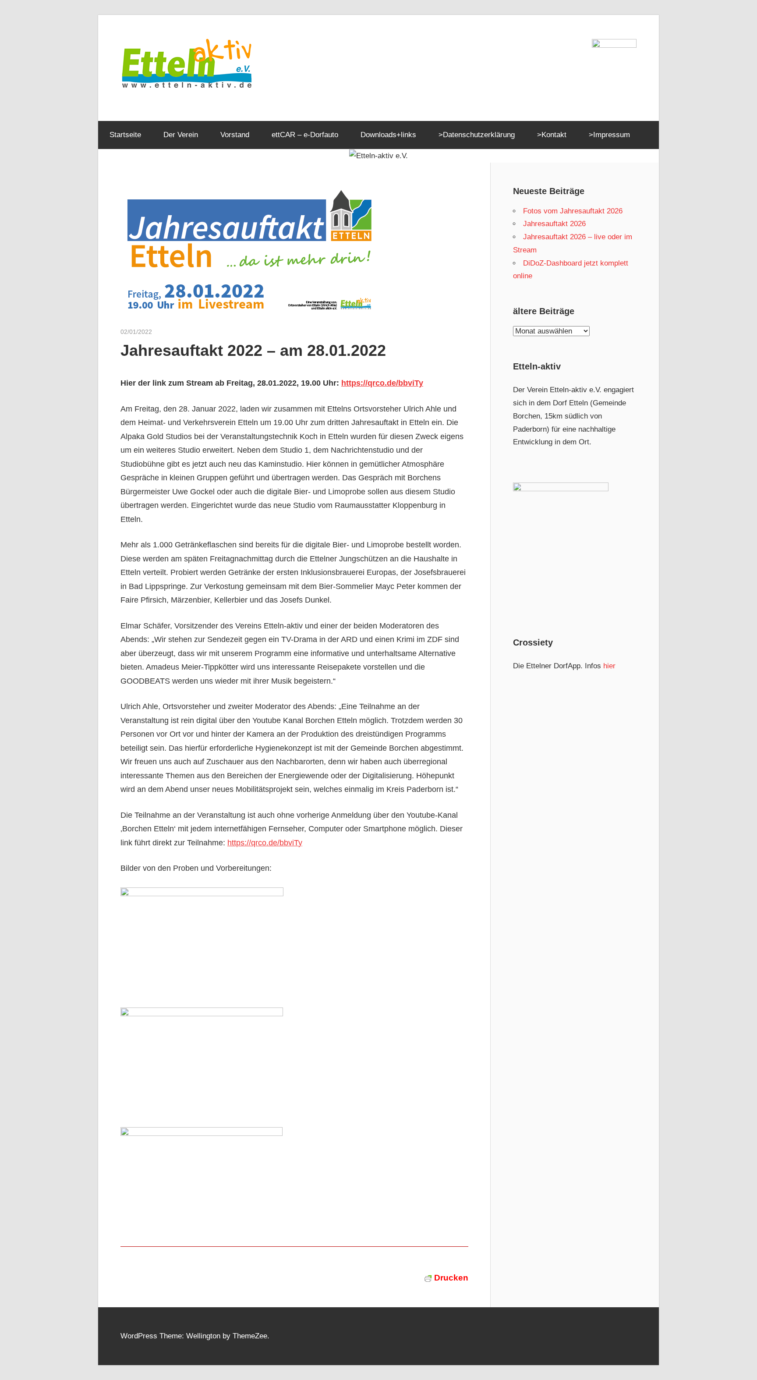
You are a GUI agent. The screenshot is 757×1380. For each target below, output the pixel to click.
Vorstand (234, 135)
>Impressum (609, 135)
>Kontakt (551, 135)
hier (609, 666)
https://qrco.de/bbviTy (382, 383)
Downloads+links (388, 135)
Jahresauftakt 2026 (554, 224)
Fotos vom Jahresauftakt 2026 (573, 211)
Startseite (125, 135)
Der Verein (180, 135)
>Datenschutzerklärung (477, 135)
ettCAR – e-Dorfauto (305, 135)
